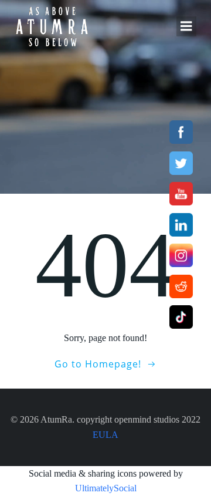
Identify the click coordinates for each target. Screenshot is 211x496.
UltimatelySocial (106, 488)
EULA (105, 435)
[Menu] (186, 26)
